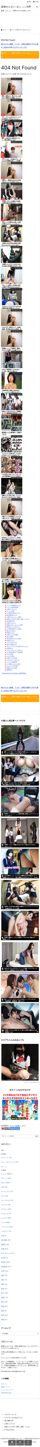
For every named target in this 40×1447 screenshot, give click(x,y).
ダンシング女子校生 (12, 666)
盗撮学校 (9, 670)
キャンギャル (7, 1200)
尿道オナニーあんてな (13, 627)
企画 (4, 1236)
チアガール (6, 1213)
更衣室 (5, 1262)
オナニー (6, 1178)
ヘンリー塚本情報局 (12, 607)
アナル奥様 (10, 654)
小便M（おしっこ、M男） (14, 617)
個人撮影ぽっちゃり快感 (14, 638)
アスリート (6, 1157)
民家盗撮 (6, 1266)
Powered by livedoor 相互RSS (14, 673)
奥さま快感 (10, 636)
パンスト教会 (10, 656)
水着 (4, 1271)
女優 (4, 1249)
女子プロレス (7, 1253)
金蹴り (4, 1297)
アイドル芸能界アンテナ (14, 605)
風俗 (4, 1311)
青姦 (4, 1306)
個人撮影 (5, 1240)
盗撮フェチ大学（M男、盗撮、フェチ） (18, 619)
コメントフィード (7, 1390)
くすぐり (5, 1205)
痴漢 (4, 1284)
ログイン (4, 1384)
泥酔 (4, 1275)
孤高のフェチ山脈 (12, 668)
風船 (4, 1319)
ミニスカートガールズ (13, 660)
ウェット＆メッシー (10, 1162)
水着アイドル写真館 (12, 634)
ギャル (4, 1196)
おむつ (5, 1183)
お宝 (4, 1187)
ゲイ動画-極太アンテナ (13, 613)
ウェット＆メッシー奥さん (14, 650)
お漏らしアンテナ (12, 609)
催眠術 (5, 1244)
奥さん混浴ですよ (12, 644)
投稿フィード (5, 1387)
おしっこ (4, 1166)
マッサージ (7, 1227)
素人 (4, 1293)
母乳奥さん (10, 648)
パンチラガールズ (12, 642)
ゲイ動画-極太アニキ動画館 (15, 652)
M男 (2, 1150)
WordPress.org (6, 1393)
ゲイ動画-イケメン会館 (13, 664)
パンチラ (6, 1218)
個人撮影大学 (10, 621)
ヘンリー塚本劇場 (12, 662)
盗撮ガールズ (10, 632)
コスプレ (6, 1209)
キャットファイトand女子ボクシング (17, 646)
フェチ (5, 1222)
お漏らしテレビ (11, 623)
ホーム (5, 30)
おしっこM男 (10, 611)
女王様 (4, 1258)
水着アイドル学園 (12, 658)
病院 (4, 1280)
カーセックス (7, 1191)
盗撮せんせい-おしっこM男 (15, 625)
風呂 (4, 1315)
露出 (4, 1302)
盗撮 (4, 1288)
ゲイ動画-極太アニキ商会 (14, 629)
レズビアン (6, 1231)
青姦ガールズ (10, 640)
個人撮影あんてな (12, 615)
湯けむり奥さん (11, 630)
